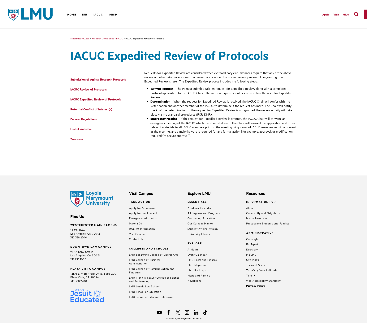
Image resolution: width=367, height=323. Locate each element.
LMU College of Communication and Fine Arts (152, 270)
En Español (253, 244)
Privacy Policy (255, 286)
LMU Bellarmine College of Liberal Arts (153, 254)
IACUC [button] (98, 14)
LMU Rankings (197, 270)
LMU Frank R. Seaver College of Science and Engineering (154, 279)
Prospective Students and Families (267, 223)
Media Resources (256, 218)
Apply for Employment (143, 213)
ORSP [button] (113, 14)
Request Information (142, 228)
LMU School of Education (145, 291)
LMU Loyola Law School (144, 286)
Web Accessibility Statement (264, 280)
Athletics (193, 249)
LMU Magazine (197, 265)
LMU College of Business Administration (145, 261)
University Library (199, 234)
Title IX (250, 275)
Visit (336, 14)
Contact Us (136, 239)
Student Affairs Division (203, 228)
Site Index (252, 259)
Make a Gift (136, 223)
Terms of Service (256, 265)
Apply (326, 14)
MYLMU (251, 254)
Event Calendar (197, 254)
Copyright (252, 239)
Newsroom (194, 280)
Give (346, 14)
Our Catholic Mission (201, 223)
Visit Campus (137, 234)
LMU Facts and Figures (202, 259)
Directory (252, 249)
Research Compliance (103, 38)
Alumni (250, 208)
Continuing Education (201, 218)
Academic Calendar (199, 208)
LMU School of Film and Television (151, 297)
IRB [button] (84, 14)
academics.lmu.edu (79, 38)
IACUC (119, 38)
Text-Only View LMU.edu (262, 270)
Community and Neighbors (263, 213)
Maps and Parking (199, 275)
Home (71, 14)
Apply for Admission (142, 208)
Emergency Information (143, 218)
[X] (177, 312)
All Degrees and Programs (204, 213)
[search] (356, 14)
